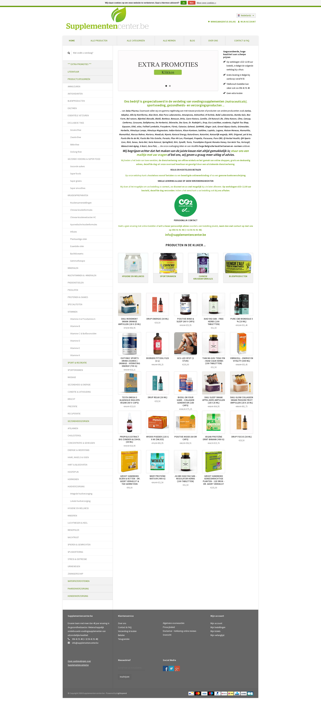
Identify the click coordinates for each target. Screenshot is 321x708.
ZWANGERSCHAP (75, 573)
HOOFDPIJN (73, 471)
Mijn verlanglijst (217, 635)
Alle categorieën (136, 40)
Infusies (73, 231)
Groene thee (75, 130)
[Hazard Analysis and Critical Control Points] (211, 661)
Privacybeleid (169, 627)
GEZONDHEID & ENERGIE (79, 384)
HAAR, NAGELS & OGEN (78, 457)
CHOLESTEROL (74, 435)
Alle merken (169, 40)
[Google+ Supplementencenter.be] (177, 668)
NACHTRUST (73, 537)
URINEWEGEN (74, 566)
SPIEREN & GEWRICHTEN (79, 544)
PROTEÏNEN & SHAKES (78, 297)
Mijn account (248, 21)
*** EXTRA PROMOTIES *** (79, 64)
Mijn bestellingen (217, 627)
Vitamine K (75, 355)
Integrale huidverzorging (81, 493)
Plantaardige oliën (78, 239)
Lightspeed (122, 693)
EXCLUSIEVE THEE (76, 122)
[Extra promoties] (168, 71)
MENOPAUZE (73, 530)
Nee (192, 3)
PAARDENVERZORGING (78, 588)
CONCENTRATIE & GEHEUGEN (81, 443)
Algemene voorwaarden (173, 623)
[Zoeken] (68, 53)
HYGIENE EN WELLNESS (78, 508)
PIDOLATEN (73, 290)
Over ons (213, 40)
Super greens (76, 181)
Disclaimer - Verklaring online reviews (179, 631)
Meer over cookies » (206, 3)
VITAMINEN (72, 311)
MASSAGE (72, 377)
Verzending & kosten (127, 631)
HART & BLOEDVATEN (77, 464)
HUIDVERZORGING (76, 486)
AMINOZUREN (74, 86)
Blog (192, 40)
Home (72, 40)
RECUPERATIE (74, 413)
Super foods (75, 173)
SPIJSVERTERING (75, 552)
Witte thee (74, 144)
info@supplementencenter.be (185, 235)
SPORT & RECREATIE (77, 362)
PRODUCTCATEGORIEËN (79, 79)
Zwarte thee (75, 137)
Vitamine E (75, 348)
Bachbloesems (76, 253)
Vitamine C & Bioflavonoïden (83, 333)
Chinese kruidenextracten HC (83, 217)
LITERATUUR (73, 71)
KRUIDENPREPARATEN (78, 195)
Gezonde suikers (77, 166)
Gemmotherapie (77, 260)
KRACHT (71, 399)
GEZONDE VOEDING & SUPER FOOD (84, 159)
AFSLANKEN (73, 428)
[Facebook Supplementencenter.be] (165, 668)
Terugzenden (124, 639)
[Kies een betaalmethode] (191, 693)
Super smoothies (77, 188)
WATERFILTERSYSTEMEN (78, 581)
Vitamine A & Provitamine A (82, 319)
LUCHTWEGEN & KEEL (78, 522)
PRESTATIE (72, 406)
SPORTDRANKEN (75, 370)
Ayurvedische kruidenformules (83, 224)
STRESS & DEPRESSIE (77, 559)
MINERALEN (73, 268)
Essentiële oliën (77, 246)
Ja (183, 3)
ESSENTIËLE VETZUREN (78, 115)
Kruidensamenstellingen (81, 202)
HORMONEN (73, 479)
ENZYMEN (72, 108)
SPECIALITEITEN (75, 304)
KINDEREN (72, 515)
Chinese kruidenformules (81, 210)
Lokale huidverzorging (80, 501)
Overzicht (167, 634)
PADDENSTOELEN (76, 282)
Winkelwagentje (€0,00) (223, 21)
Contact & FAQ (241, 40)
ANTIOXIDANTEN (75, 93)
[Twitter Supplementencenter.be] (171, 668)
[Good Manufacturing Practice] (210, 661)
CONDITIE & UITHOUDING (79, 391)
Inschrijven (124, 676)
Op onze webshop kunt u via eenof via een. (185, 175)
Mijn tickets (215, 631)
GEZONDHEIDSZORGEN (78, 421)
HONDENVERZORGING (78, 596)
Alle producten (99, 40)
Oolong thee (76, 151)
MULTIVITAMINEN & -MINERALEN (82, 275)
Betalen (121, 635)
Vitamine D (75, 340)
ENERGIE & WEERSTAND (78, 450)
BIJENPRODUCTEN (76, 100)
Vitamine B (75, 326)
